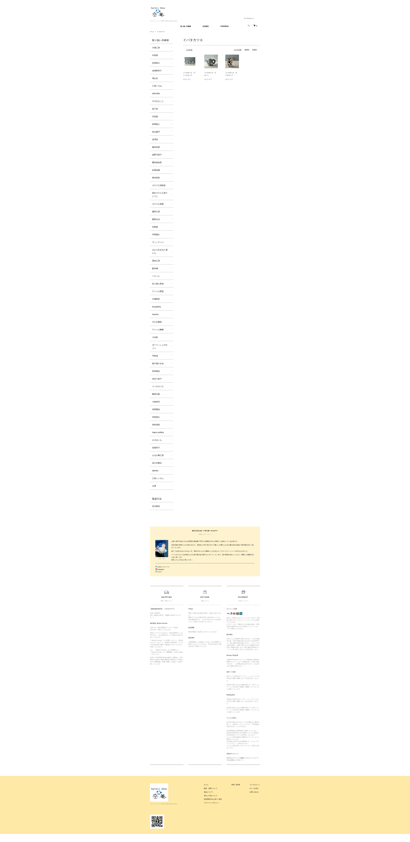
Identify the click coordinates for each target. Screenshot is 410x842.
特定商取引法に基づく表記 (213, 799)
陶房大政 (156, 394)
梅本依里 (156, 147)
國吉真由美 (157, 162)
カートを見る (254, 788)
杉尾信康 (156, 170)
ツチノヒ (156, 276)
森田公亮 (156, 211)
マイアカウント (249, 18)
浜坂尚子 (156, 447)
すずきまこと (158, 101)
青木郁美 (156, 177)
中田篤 (155, 55)
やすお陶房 (157, 321)
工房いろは (157, 85)
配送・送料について (210, 788)
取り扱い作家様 (185, 26)
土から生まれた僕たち (160, 251)
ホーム (152, 31)
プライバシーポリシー (211, 803)
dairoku (155, 470)
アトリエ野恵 (158, 291)
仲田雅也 (156, 409)
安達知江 (156, 62)
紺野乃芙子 (157, 154)
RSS (232, 785)
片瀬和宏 (156, 298)
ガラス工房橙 (158, 203)
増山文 (155, 78)
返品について (208, 792)
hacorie (155, 314)
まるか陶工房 (158, 455)
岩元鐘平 (156, 131)
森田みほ (156, 219)
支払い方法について (210, 795)
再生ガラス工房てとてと (160, 194)
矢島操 (155, 226)
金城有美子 (157, 70)
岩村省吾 (156, 424)
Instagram (160, 569)
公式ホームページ (163, 567)
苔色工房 (156, 260)
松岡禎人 (156, 124)
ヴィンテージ (158, 242)
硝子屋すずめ (158, 363)
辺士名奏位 (157, 462)
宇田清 (155, 355)
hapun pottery (158, 432)
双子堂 (155, 108)
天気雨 (155, 116)
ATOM (238, 785)
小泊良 (155, 337)
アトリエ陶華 (158, 329)
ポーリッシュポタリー (160, 346)
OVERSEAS (224, 26)
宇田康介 (156, 234)
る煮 (154, 485)
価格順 (247, 50)
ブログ (159, 572)
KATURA (156, 93)
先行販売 (206, 26)
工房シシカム (158, 478)
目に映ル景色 (158, 283)
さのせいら (157, 439)
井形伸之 (156, 416)
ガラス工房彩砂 (159, 185)
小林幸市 (156, 401)
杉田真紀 (156, 371)
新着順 (254, 50)
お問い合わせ (254, 792)
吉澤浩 (155, 139)
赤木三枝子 (157, 378)
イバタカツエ (161, 31)
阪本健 (155, 268)
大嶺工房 (156, 47)
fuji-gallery (156, 306)
